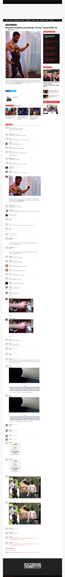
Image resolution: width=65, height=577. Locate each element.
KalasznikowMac (11, 134)
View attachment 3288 (13, 529)
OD (9, 502)
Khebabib (10, 256)
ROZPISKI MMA (16, 20)
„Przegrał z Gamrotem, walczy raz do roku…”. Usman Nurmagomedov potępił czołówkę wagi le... (51, 84)
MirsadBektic (11, 238)
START (7, 20)
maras (10, 162)
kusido (10, 147)
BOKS (38, 20)
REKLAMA (51, 20)
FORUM (47, 20)
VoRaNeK (10, 142)
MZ (9, 218)
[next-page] (7, 120)
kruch (10, 138)
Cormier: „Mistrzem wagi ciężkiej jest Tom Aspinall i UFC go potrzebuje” (54, 96)
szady (10, 175)
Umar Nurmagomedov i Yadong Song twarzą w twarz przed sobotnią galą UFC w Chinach (54, 91)
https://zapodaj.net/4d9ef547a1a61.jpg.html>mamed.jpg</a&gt (23, 225)
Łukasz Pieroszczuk (12, 318)
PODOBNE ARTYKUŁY (9, 105)
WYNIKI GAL (22, 20)
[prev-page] (6, 120)
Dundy (10, 151)
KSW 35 (11, 23)
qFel (9, 353)
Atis (9, 127)
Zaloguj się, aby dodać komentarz (11, 550)
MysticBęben (11, 528)
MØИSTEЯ (10, 442)
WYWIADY (33, 20)
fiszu (10, 269)
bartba (10, 339)
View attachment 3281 (13, 235)
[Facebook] (55, 0)
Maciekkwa (11, 542)
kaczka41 (10, 171)
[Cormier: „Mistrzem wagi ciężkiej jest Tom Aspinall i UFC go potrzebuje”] (45, 96)
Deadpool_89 (11, 158)
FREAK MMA (42, 20)
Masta (10, 365)
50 (21, 29)
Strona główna (7, 23)
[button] (58, 20)
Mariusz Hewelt (11, 29)
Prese (10, 214)
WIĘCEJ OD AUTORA (17, 105)
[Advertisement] (32, 11)
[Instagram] (57, 0)
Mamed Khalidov (13, 24)
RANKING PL (28, 20)
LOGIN (11, 20)
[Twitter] (59, 0)
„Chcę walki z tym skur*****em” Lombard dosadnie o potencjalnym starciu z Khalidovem (10, 117)
